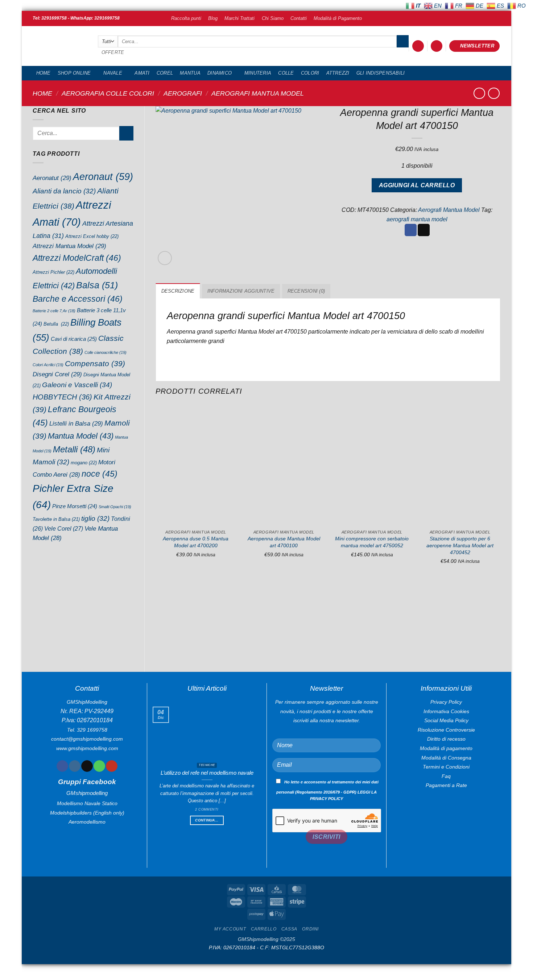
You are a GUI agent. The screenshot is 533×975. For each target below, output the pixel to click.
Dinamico (219, 73)
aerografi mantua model (417, 219)
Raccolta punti (186, 18)
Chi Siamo (273, 18)
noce (99, 473)
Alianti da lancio (64, 191)
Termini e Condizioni (446, 767)
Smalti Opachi (115, 507)
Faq (446, 776)
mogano (84, 462)
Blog (213, 18)
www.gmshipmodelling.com (87, 748)
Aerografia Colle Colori (108, 93)
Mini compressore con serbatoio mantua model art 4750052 (372, 542)
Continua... (206, 820)
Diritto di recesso (446, 739)
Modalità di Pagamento (338, 18)
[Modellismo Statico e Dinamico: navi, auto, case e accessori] (60, 46)
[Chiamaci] (99, 766)
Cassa (289, 929)
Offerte (113, 52)
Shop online (74, 73)
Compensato (95, 363)
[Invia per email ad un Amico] (424, 230)
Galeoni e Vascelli (77, 385)
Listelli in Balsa (76, 423)
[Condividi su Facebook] (411, 230)
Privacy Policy (446, 702)
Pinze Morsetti (74, 506)
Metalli (74, 449)
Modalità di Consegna (446, 758)
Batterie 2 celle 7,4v (54, 311)
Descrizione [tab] (178, 291)
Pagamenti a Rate (446, 785)
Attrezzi (338, 73)
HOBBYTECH (62, 397)
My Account (230, 929)
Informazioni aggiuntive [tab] (241, 291)
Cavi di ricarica (74, 339)
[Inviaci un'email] (86, 766)
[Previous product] (493, 93)
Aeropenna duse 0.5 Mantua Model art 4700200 (195, 542)
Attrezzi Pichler (53, 272)
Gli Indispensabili (380, 73)
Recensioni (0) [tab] (306, 291)
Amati (142, 73)
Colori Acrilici (48, 365)
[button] (418, 46)
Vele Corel (63, 528)
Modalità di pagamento (446, 748)
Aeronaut (103, 176)
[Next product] (479, 93)
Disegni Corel (57, 374)
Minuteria (257, 73)
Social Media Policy (446, 720)
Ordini (310, 929)
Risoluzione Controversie (446, 730)
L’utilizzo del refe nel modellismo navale (207, 773)
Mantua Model (80, 435)
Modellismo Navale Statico (87, 803)
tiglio (95, 518)
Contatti (298, 18)
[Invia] (403, 41)
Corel (165, 73)
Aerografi (183, 93)
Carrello (264, 929)
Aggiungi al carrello (417, 185)
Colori (310, 73)
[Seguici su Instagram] (74, 766)
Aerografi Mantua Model (257, 93)
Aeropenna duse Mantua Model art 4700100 (284, 542)
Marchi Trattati (239, 18)
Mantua (190, 73)
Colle (286, 73)
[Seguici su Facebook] (62, 766)
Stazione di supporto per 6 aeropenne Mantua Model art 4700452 (459, 545)
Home (43, 73)
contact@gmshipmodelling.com (87, 739)
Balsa (97, 285)
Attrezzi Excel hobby (92, 236)
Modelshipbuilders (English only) (87, 813)
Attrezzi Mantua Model (69, 246)
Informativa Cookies (446, 711)
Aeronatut (52, 177)
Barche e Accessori (78, 299)
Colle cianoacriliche (105, 352)
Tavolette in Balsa (56, 519)
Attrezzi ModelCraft (77, 258)
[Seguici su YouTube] (111, 766)
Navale (112, 73)
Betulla (56, 324)
